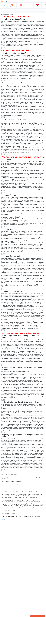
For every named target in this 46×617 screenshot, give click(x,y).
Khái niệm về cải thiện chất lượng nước (11, 481)
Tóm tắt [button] (3, 47)
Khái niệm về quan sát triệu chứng (10, 485)
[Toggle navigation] (44, 1)
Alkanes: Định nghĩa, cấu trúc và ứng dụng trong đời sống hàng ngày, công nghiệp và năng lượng (22, 477)
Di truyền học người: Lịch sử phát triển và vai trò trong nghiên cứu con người (21, 516)
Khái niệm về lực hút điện (8, 513)
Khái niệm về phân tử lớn (8, 510)
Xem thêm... (4, 519)
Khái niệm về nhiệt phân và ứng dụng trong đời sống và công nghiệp (19, 491)
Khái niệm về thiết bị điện (8, 488)
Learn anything (5, 12)
